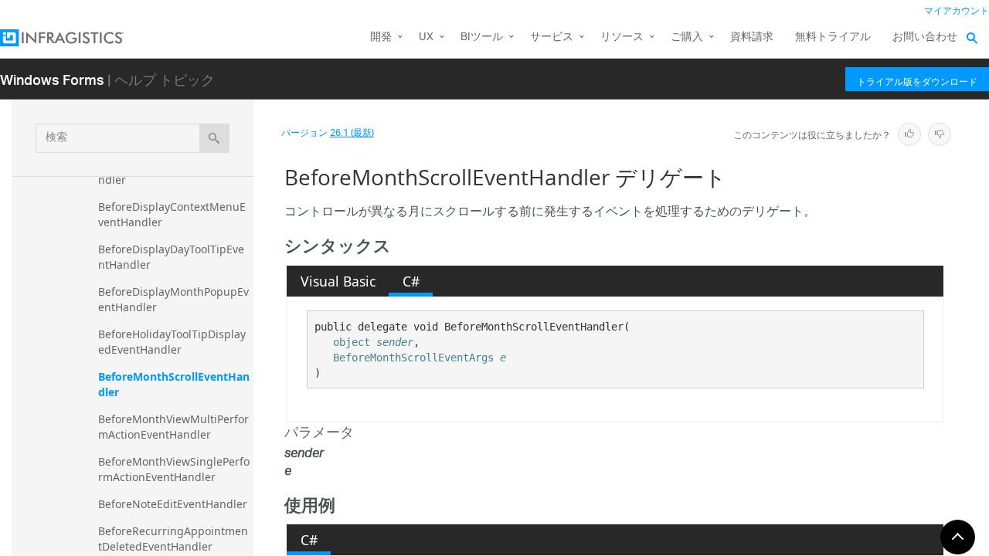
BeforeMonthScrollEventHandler (174, 384)
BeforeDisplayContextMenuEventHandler (172, 214)
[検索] (214, 138)
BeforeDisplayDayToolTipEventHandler (171, 257)
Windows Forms (52, 79)
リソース (622, 37)
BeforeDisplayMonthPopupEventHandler (173, 299)
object (351, 342)
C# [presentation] (411, 281)
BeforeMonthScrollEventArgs (413, 357)
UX (426, 37)
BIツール (482, 37)
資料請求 (751, 37)
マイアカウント (956, 11)
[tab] (338, 281)
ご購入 (687, 37)
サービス (551, 37)
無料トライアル (833, 37)
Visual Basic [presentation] (338, 281)
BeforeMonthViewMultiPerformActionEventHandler (173, 427)
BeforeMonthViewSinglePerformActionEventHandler (174, 469)
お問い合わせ (924, 37)
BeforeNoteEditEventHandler (172, 504)
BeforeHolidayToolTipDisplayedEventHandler (172, 342)
